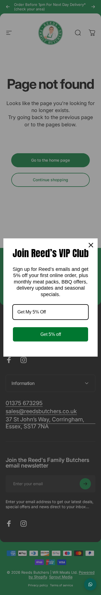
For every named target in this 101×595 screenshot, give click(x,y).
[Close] (91, 245)
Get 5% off (50, 334)
